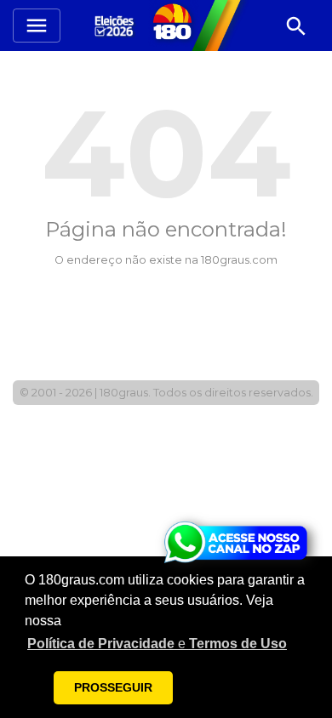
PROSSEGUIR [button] (113, 687)
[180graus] (117, 25)
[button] (157, 644)
